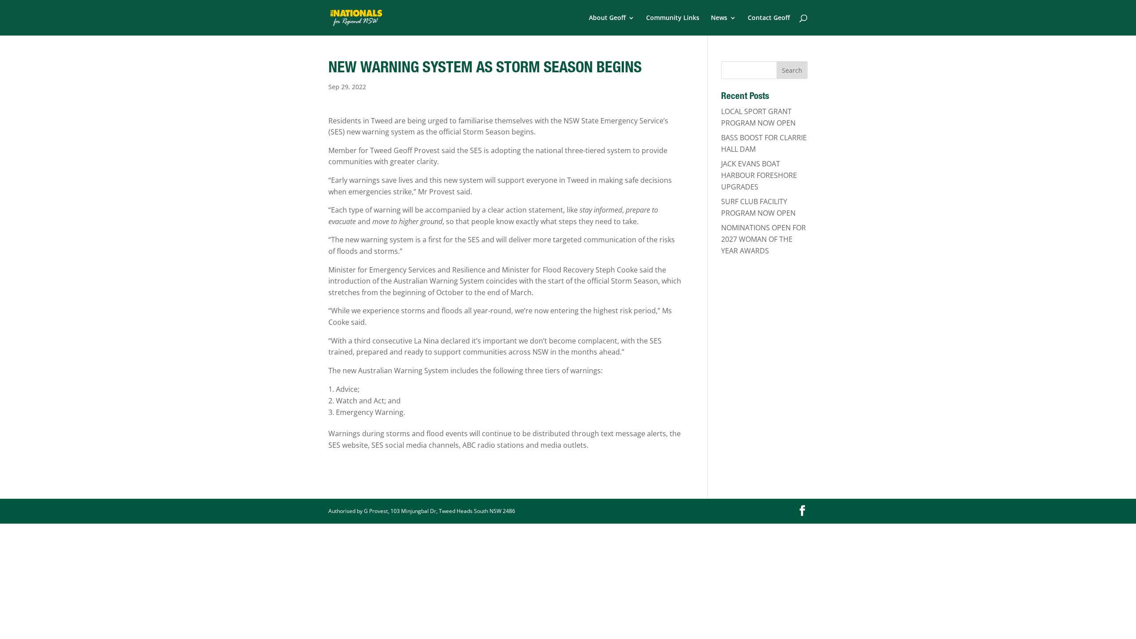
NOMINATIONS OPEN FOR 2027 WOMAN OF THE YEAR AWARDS (763, 239)
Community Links (672, 18)
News (719, 18)
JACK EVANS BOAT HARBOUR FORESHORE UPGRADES (759, 175)
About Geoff (607, 18)
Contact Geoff (769, 18)
